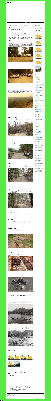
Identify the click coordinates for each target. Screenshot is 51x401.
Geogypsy (37, 127)
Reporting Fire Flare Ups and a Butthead (12, 25)
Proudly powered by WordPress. (39, 398)
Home (8, 22)
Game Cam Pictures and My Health (39, 81)
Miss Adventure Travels (38, 132)
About (10, 22)
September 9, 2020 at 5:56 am (13, 376)
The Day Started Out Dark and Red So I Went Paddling (27, 25)
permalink (12, 368)
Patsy (36, 135)
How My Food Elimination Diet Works (28, 22)
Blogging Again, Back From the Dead (39, 76)
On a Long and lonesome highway (39, 139)
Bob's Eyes (10, 3)
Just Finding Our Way (38, 131)
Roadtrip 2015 (37, 134)
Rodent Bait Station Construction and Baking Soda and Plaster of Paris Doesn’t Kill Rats (39, 104)
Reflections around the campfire (39, 137)
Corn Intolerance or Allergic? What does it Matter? (17, 22)
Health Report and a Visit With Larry (39, 80)
